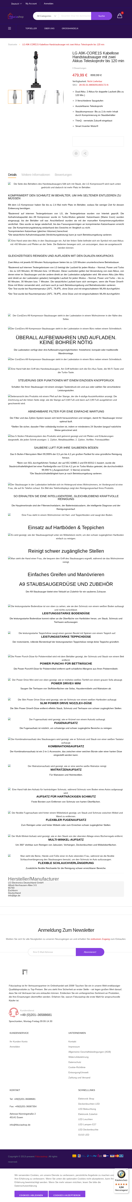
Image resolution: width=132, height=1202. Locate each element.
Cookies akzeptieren (67, 1195)
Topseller (31, 28)
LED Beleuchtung (87, 1109)
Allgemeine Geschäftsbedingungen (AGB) (89, 1052)
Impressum (74, 1046)
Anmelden (48, 3)
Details (12, 174)
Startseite (12, 44)
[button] (29, 97)
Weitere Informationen (35, 174)
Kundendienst (27, 1010)
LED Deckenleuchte (88, 1129)
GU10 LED (83, 1134)
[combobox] (72, 16)
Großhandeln (70, 28)
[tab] (12, 174)
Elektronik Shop (86, 1098)
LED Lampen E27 (87, 1124)
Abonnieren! (90, 952)
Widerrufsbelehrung (78, 1057)
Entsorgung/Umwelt (78, 1072)
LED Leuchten (85, 1119)
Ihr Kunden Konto (19, 1041)
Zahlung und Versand (79, 1077)
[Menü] (127, 1170)
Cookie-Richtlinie (76, 1067)
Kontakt (72, 1041)
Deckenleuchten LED (89, 1104)
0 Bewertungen (79, 68)
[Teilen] (85, 153)
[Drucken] (76, 153)
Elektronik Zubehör (88, 1114)
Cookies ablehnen (31, 1195)
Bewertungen (63, 174)
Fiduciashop (41, 1156)
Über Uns (49, 28)
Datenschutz (74, 1062)
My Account (31, 3)
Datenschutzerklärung (25, 1185)
